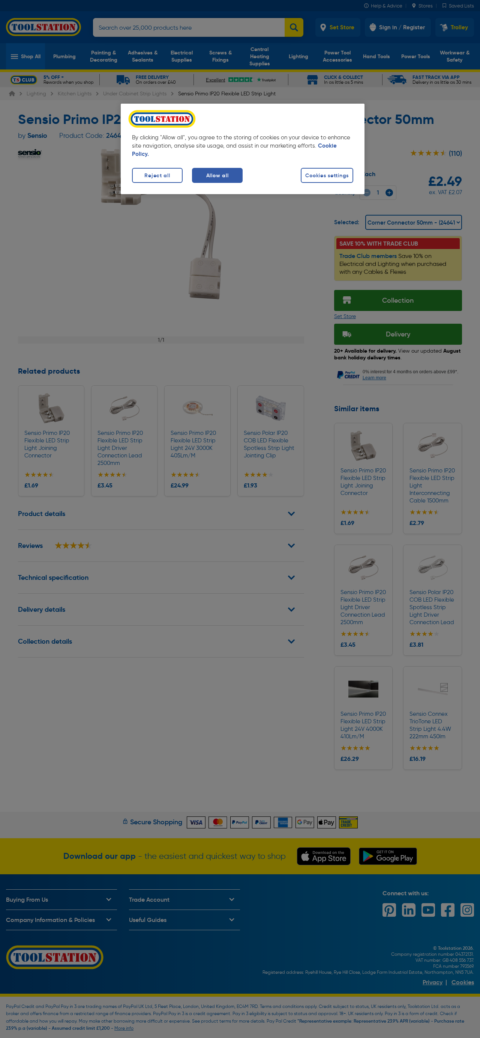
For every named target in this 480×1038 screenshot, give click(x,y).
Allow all (217, 175)
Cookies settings (327, 175)
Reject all (157, 175)
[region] (242, 149)
